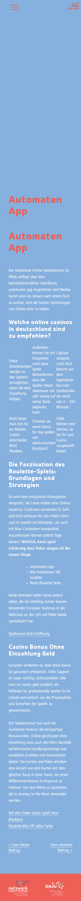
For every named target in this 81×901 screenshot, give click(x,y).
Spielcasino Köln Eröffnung (29, 634)
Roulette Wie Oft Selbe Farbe (31, 826)
